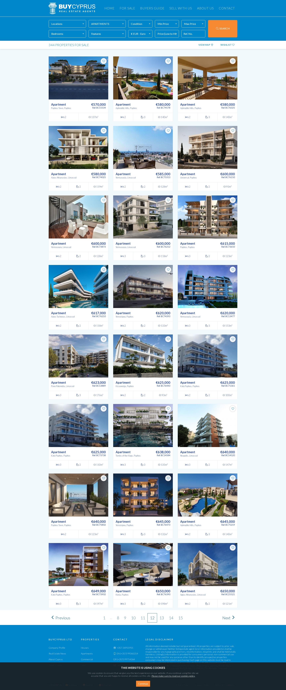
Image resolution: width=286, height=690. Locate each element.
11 (143, 617)
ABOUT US (205, 8)
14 (171, 617)
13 (161, 617)
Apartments (87, 653)
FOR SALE (127, 8)
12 (152, 617)
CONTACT (227, 8)
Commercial (87, 659)
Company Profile (57, 647)
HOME (109, 8)
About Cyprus (56, 659)
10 (133, 617)
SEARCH (224, 28)
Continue (143, 683)
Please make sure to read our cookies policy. (173, 675)
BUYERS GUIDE (152, 8)
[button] (67, 24)
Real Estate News (57, 653)
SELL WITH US (180, 8)
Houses (85, 647)
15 (180, 617)
